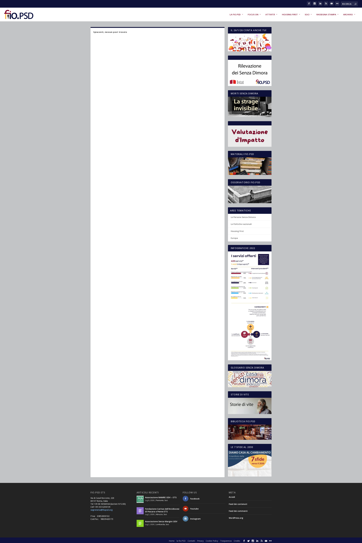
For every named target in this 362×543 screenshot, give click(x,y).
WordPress (140, 540)
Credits (237, 540)
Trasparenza (226, 540)
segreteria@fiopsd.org (101, 509)
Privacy (200, 540)
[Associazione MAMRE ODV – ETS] (140, 499)
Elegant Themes (111, 540)
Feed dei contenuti (238, 504)
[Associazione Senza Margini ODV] (140, 523)
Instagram (195, 518)
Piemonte (160, 500)
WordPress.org (236, 518)
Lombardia (160, 524)
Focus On (253, 14)
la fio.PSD (235, 14)
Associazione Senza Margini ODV (161, 521)
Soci (307, 14)
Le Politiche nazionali (241, 224)
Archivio (348, 14)
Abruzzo (159, 514)
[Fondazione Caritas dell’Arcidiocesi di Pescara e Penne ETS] (140, 510)
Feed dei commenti (238, 511)
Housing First (290, 14)
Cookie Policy (212, 540)
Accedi (232, 497)
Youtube (194, 508)
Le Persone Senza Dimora (243, 217)
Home (171, 540)
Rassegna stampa (326, 14)
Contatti (191, 540)
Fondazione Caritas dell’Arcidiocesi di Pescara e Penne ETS (162, 510)
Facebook (195, 498)
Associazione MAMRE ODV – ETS (160, 497)
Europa (234, 238)
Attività (270, 14)
